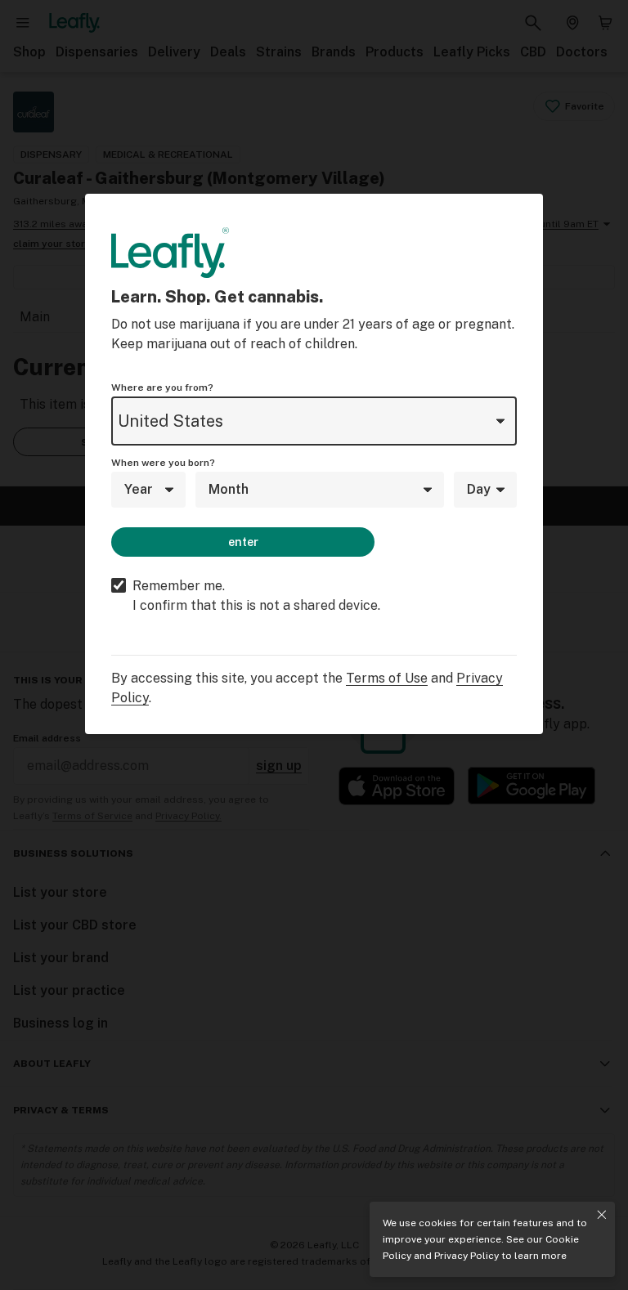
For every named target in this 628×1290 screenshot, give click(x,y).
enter (243, 542)
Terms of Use (387, 678)
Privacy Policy (466, 1255)
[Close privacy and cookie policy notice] (601, 1214)
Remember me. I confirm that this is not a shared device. (256, 595)
